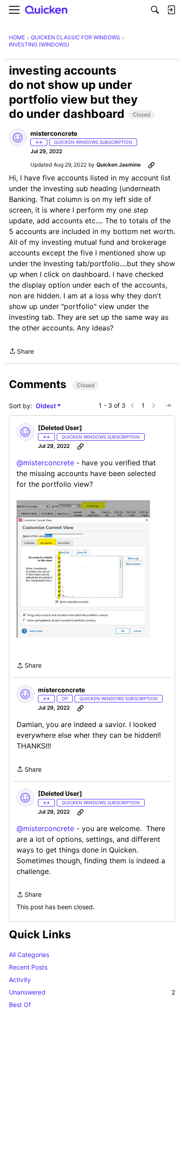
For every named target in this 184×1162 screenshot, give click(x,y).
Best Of (20, 1004)
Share (21, 351)
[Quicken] (46, 10)
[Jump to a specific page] (168, 405)
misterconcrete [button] (53, 133)
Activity (20, 979)
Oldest (46, 406)
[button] (18, 137)
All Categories (29, 954)
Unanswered (92, 992)
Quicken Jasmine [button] (118, 164)
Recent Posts (28, 967)
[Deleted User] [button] (60, 427)
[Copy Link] (151, 165)
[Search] (155, 10)
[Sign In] (171, 10)
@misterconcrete (45, 462)
